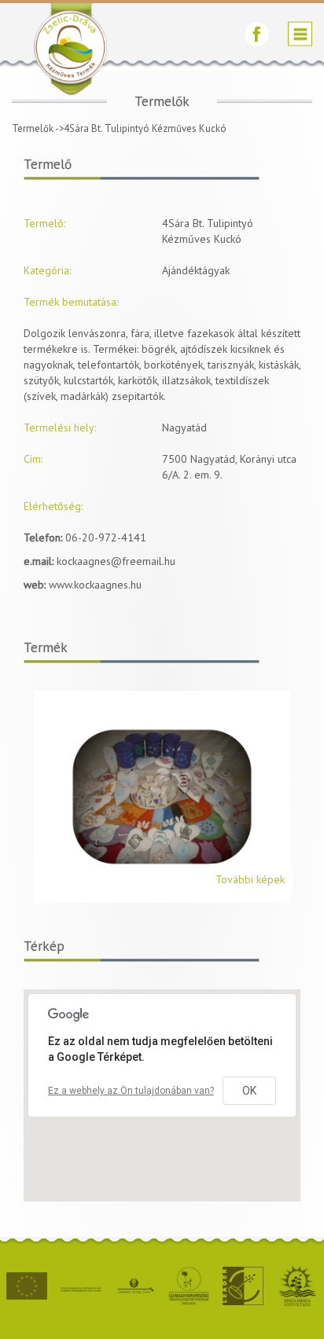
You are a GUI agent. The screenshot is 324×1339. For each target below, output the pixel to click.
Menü (300, 34)
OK (249, 1090)
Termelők (32, 128)
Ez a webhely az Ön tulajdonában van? (131, 1090)
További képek (250, 879)
